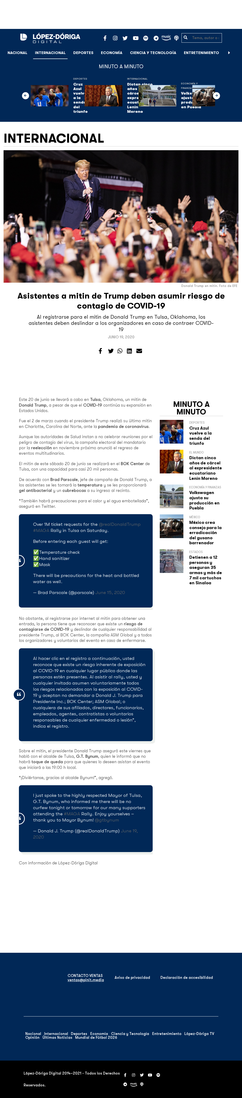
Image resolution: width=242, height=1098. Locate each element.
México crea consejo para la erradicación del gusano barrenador (205, 532)
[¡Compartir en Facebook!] (100, 351)
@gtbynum (107, 820)
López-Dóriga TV (199, 1034)
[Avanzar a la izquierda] (25, 95)
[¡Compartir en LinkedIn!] (129, 351)
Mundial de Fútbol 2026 (96, 1037)
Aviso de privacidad (132, 978)
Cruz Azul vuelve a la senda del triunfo (81, 98)
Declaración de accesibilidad (186, 978)
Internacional (50, 53)
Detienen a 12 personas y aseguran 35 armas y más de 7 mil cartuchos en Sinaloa (205, 570)
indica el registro (50, 726)
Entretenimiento (201, 53)
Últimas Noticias (57, 1037)
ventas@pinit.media (86, 980)
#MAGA (41, 530)
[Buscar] (235, 52)
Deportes (83, 53)
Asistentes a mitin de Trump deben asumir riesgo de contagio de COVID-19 (121, 301)
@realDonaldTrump (120, 524)
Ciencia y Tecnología (153, 53)
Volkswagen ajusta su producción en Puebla (204, 500)
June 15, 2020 (110, 592)
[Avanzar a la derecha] (229, 52)
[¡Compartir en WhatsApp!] (119, 351)
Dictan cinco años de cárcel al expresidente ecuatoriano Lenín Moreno (205, 468)
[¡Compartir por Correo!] (139, 351)
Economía (111, 53)
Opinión (32, 1037)
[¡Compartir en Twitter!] (111, 351)
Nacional (17, 53)
